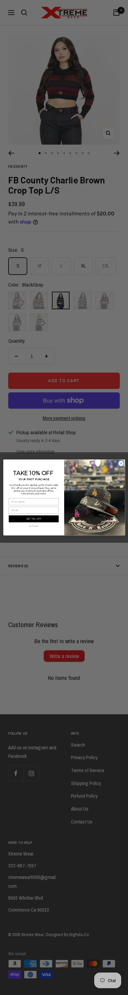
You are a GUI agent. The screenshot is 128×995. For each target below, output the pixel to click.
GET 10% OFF (33, 519)
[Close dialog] (121, 463)
